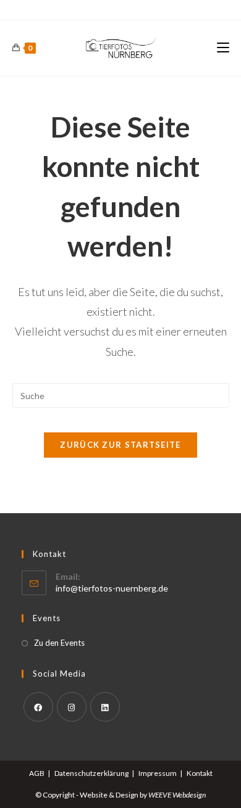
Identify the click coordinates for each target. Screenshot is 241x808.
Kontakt (200, 773)
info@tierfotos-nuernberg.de (112, 588)
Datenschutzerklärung (91, 773)
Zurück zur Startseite (120, 445)
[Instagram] (72, 707)
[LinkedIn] (105, 707)
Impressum (157, 773)
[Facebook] (38, 707)
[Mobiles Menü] (223, 47)
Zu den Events (59, 643)
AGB (36, 773)
